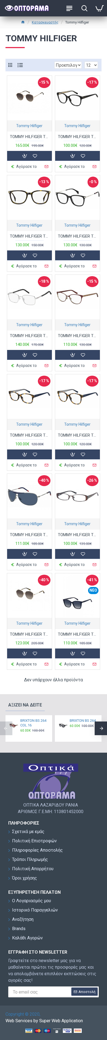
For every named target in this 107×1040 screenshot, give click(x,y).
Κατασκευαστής (45, 22)
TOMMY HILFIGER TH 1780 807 (77, 136)
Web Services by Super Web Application (44, 1020)
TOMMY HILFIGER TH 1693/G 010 (29, 335)
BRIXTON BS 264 (83, 720)
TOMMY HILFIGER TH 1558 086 (29, 236)
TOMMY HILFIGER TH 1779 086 (29, 435)
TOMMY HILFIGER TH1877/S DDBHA (29, 136)
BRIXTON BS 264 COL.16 (33, 722)
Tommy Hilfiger (29, 126)
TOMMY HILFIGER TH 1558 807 (77, 236)
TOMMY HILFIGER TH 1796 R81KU (29, 534)
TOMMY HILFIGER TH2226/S (77, 634)
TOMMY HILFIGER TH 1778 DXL (77, 335)
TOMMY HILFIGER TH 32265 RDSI (77, 534)
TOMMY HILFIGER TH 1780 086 (77, 435)
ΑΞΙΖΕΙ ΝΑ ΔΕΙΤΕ (25, 705)
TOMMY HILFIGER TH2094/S (29, 634)
